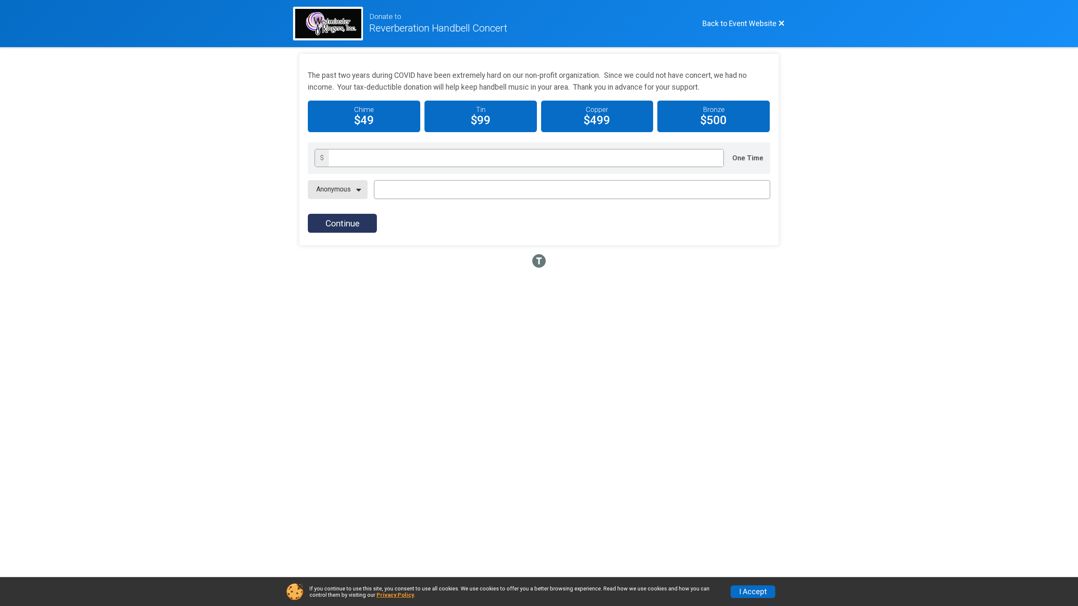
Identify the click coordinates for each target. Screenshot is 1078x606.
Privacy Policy (395, 595)
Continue (343, 223)
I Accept (753, 591)
